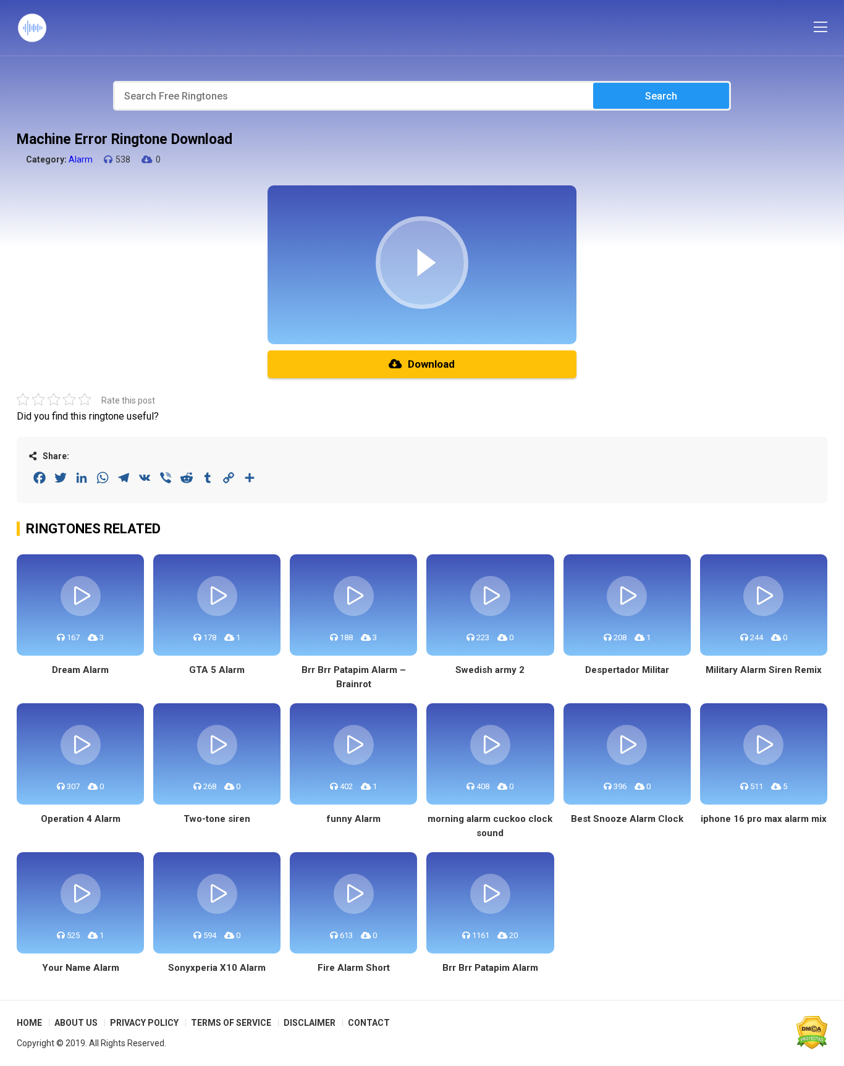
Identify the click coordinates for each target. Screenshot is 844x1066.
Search (661, 96)
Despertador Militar (627, 669)
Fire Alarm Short (354, 967)
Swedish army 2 (490, 669)
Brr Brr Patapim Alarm (490, 967)
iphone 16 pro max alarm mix (764, 818)
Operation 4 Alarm (80, 818)
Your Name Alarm (80, 967)
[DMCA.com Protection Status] (811, 1032)
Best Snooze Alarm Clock (627, 818)
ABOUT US (76, 1023)
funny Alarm (354, 818)
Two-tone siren (217, 818)
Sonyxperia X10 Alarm (217, 967)
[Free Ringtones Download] (32, 27)
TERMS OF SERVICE (231, 1023)
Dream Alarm (80, 669)
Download (431, 364)
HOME (29, 1023)
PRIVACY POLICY (144, 1023)
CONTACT (369, 1023)
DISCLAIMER (309, 1023)
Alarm (81, 159)
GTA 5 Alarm (217, 669)
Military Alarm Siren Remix (764, 669)
